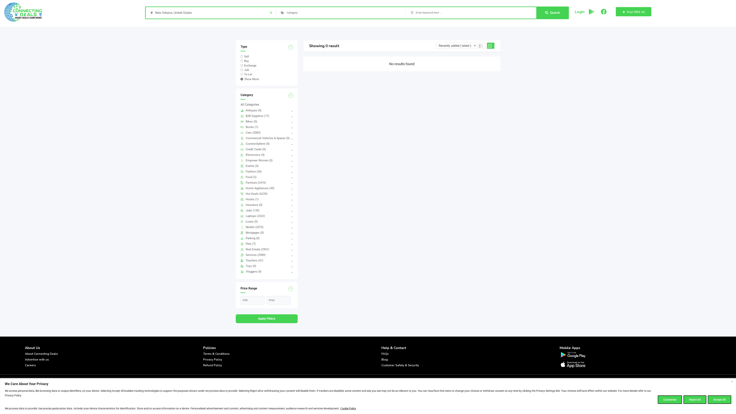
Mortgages (255, 232)
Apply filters (266, 318)
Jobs (252, 210)
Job (246, 70)
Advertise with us (37, 359)
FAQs (385, 354)
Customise (669, 399)
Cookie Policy (348, 408)
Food (251, 177)
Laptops (255, 216)
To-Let (248, 74)
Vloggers (253, 271)
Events (252, 166)
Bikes (251, 121)
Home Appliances (260, 188)
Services (255, 255)
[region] (368, 396)
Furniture (256, 182)
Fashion (254, 171)
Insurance (254, 205)
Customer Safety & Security (400, 365)
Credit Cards (256, 149)
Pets (251, 244)
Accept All (719, 399)
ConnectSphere (257, 143)
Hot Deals (256, 194)
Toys (251, 266)
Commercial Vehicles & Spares (268, 138)
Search (555, 13)
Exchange (250, 65)
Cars (253, 132)
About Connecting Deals (41, 354)
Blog (384, 359)
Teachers (254, 260)
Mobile (254, 227)
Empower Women (259, 160)
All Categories (250, 104)
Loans (252, 221)
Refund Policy (212, 365)
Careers (30, 365)
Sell (246, 56)
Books (252, 127)
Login (580, 11)
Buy (246, 61)
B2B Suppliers (257, 116)
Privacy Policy (212, 359)
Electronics (255, 155)
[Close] (732, 381)
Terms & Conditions (216, 354)
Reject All (695, 399)
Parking (253, 238)
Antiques (253, 110)
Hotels (252, 199)
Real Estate (257, 249)
